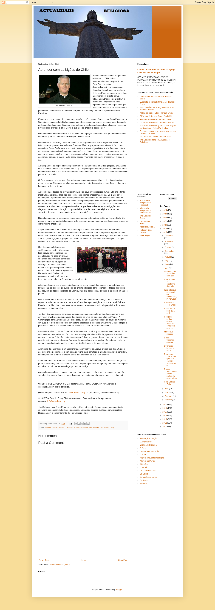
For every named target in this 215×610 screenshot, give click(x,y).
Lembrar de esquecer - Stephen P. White (157, 122)
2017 (164, 404)
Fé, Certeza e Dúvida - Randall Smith (156, 137)
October (168, 247)
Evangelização (146, 442)
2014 (164, 415)
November (169, 241)
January (168, 400)
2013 (164, 419)
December (169, 235)
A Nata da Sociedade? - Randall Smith (156, 113)
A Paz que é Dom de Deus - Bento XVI (156, 116)
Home (83, 560)
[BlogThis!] (79, 423)
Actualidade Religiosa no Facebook (145, 202)
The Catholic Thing (76, 392)
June (167, 264)
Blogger (119, 590)
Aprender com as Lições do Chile (170, 273)
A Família (144, 464)
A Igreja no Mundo (147, 461)
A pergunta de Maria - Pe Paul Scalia (155, 119)
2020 (164, 225)
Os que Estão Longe (148, 477)
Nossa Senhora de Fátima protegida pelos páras (170, 373)
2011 (164, 426)
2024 (164, 210)
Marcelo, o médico (168, 333)
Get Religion (145, 235)
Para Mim (144, 483)
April (167, 389)
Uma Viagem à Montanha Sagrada (169, 282)
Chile (66, 427)
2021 (164, 221)
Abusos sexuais (51, 427)
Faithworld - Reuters (145, 222)
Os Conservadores (148, 470)
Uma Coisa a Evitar (169, 383)
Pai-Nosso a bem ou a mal (169, 310)
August (168, 257)
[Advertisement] (83, 535)
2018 (164, 232)
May (167, 268)
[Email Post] (71, 423)
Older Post (122, 560)
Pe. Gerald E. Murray (90, 427)
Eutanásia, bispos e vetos (169, 348)
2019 (164, 229)
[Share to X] (82, 423)
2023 (164, 214)
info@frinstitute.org (56, 401)
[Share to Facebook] (85, 423)
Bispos (61, 427)
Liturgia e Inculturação (149, 451)
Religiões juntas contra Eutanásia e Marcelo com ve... (169, 322)
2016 (164, 408)
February (169, 396)
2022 (164, 217)
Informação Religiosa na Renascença (145, 210)
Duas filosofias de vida (169, 340)
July (167, 261)
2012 (164, 423)
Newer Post (44, 560)
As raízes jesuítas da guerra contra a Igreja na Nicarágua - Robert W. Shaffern (158, 127)
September (169, 251)
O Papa (143, 448)
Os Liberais (145, 474)
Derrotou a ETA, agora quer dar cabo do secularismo (170, 360)
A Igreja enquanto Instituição (152, 458)
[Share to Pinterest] (88, 423)
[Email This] (76, 423)
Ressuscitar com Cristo (170, 304)
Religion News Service (146, 231)
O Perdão (144, 467)
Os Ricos (143, 480)
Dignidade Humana (148, 445)
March (167, 392)
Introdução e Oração (148, 438)
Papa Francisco (75, 427)
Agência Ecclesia (147, 227)
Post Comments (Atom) (60, 564)
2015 (164, 412)
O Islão (143, 454)
